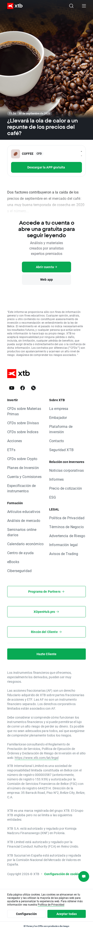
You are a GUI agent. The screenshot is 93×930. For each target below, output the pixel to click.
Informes (56, 479)
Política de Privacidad (66, 517)
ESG (52, 497)
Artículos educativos (23, 511)
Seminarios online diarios (22, 532)
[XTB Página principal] (13, 6)
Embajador (58, 417)
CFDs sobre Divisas (23, 422)
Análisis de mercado (23, 520)
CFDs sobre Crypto (22, 458)
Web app (46, 279)
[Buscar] (71, 5)
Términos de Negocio (66, 526)
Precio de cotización (65, 488)
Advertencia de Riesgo (67, 535)
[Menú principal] (84, 5)
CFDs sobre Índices (22, 431)
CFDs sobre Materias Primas (24, 411)
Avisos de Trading (63, 553)
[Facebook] (22, 387)
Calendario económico (25, 543)
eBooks (13, 561)
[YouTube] (11, 387)
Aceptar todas (66, 914)
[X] (33, 387)
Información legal (63, 544)
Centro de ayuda (20, 552)
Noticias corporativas (66, 470)
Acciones (14, 440)
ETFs (11, 449)
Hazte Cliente (47, 654)
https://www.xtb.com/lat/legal (36, 758)
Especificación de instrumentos (21, 488)
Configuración (26, 914)
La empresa (58, 408)
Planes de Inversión (23, 467)
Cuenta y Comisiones (24, 476)
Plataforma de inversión (60, 429)
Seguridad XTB (61, 449)
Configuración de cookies (62, 874)
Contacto (56, 440)
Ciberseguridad (19, 570)
